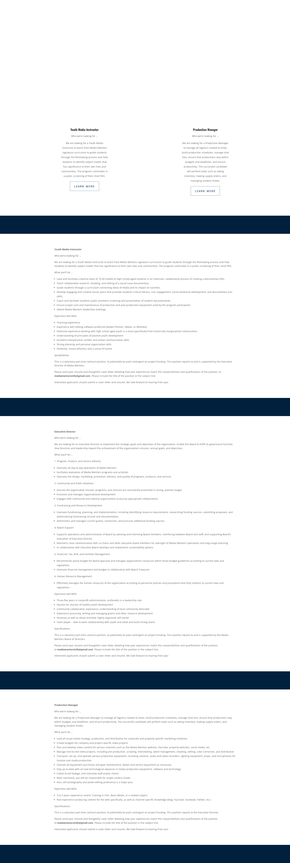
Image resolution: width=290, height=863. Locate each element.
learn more (84, 186)
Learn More (145, 181)
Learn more (205, 191)
